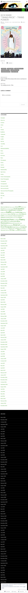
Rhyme (18, 221)
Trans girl (4, 68)
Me (23, 215)
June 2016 (3, 391)
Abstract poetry (12, 207)
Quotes (2, 164)
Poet (15, 219)
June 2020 (3, 311)
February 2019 (4, 337)
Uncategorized (4, 183)
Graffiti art (13, 212)
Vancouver (3, 230)
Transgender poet (5, 70)
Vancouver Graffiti (4, 186)
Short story (19, 223)
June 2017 (3, 363)
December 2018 (4, 342)
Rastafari (2, 167)
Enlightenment (3, 212)
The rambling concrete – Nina (7, 84)
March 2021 (3, 302)
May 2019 (3, 330)
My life (14, 217)
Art (1, 127)
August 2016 (3, 386)
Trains (16, 226)
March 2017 (3, 370)
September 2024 (4, 266)
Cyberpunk (3, 134)
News (2, 157)
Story (12, 225)
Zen (1, 197)
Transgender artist (19, 68)
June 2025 (3, 252)
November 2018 (4, 344)
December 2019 (4, 320)
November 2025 (4, 241)
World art (7, 230)
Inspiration (17, 214)
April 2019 (3, 332)
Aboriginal (3, 117)
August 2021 (3, 297)
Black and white (7, 208)
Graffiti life (24, 212)
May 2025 (3, 255)
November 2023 (4, 283)
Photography (3, 160)
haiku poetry (5, 214)
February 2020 (4, 316)
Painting (17, 217)
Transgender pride (15, 70)
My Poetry (3, 155)
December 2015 (4, 405)
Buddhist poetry (12, 210)
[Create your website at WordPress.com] (14, 1)
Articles (2, 129)
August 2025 (3, 248)
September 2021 (4, 295)
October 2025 (3, 243)
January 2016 (3, 403)
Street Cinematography (5, 176)
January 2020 (3, 318)
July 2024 (2, 269)
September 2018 (4, 346)
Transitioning (15, 71)
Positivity (8, 221)
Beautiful (3, 208)
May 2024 (3, 273)
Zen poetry (23, 230)
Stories (2, 174)
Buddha (16, 209)
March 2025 (3, 259)
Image (3, 22)
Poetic (17, 219)
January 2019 (3, 339)
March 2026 (3, 238)
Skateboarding (4, 169)
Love (2, 146)
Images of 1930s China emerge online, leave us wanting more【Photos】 (14, 79)
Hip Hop (2, 141)
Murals (9, 217)
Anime (2, 124)
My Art (2, 153)
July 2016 (2, 389)
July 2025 (2, 250)
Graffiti (2, 139)
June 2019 (3, 328)
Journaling (3, 143)
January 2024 (3, 278)
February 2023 (4, 285)
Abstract (7, 207)
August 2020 (3, 306)
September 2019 (4, 323)
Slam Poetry (3, 171)
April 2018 (3, 356)
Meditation (3, 217)
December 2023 (4, 281)
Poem (12, 220)
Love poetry (10, 215)
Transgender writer (6, 71)
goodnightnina (16, 22)
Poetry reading (4, 221)
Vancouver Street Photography (7, 190)
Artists (25, 207)
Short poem (15, 223)
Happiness (9, 214)
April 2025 (3, 257)
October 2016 (3, 382)
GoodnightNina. (5, 10)
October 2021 (3, 292)
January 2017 (3, 375)
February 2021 (4, 304)
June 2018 (3, 353)
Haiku (2, 214)
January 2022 (3, 290)
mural (7, 217)
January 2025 (3, 264)
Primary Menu (26, 9)
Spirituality (9, 225)
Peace (20, 217)
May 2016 (3, 393)
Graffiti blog (18, 212)
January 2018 (3, 358)
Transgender (8, 15)
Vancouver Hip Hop (4, 188)
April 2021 (3, 299)
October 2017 (3, 360)
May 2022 (3, 288)
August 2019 (3, 325)
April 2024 (3, 276)
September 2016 (4, 384)
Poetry (2, 162)
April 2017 (3, 368)
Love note (5, 215)
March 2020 (3, 313)
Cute (17, 210)
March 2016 (3, 398)
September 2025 (4, 245)
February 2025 (4, 262)
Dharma (20, 210)
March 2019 (3, 335)
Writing (2, 193)
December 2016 (4, 377)
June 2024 (3, 271)
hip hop (13, 214)
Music (2, 150)
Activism (2, 122)
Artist (22, 207)
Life (25, 214)
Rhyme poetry (5, 223)
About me (3, 15)
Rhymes (11, 223)
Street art (16, 225)
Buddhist (2, 210)
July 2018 (2, 351)
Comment (23, 104)
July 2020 (2, 309)
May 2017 (3, 365)
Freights (2, 136)
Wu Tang (2, 195)
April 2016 (3, 396)
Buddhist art (6, 210)
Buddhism (3, 132)
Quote (11, 221)
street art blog (22, 225)
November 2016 (4, 379)
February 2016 (4, 400)
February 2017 (4, 372)
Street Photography (5, 179)
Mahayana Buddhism (5, 148)
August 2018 (3, 349)
